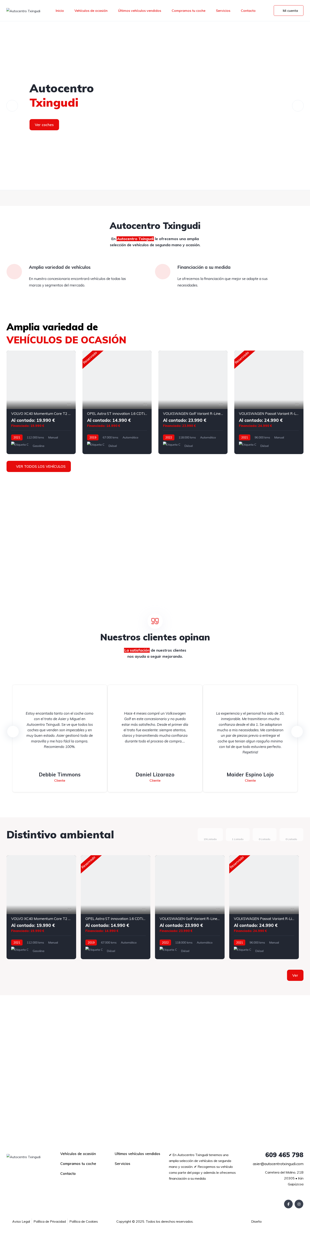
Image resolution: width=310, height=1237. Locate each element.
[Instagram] (299, 1204)
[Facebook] (288, 1204)
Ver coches (44, 124)
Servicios (223, 10)
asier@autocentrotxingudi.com (277, 1164)
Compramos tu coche (188, 10)
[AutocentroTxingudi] (155, 105)
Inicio (60, 10)
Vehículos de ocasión (91, 10)
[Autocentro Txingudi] (23, 11)
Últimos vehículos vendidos (139, 10)
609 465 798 (283, 1155)
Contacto (248, 10)
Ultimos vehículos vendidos (137, 1153)
